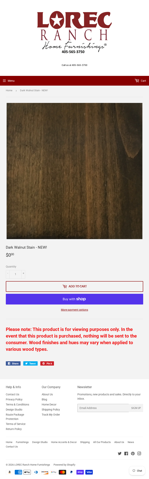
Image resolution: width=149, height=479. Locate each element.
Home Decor (49, 404)
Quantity (11, 266)
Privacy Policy (14, 399)
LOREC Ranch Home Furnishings (32, 464)
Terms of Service (15, 423)
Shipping (85, 442)
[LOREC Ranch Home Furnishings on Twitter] (120, 454)
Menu (11, 80)
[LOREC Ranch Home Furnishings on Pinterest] (133, 454)
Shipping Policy (51, 409)
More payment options (74, 309)
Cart (143, 80)
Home (9, 90)
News (131, 442)
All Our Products (102, 442)
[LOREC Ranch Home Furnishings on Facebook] (126, 454)
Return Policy (14, 429)
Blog (44, 399)
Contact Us (12, 394)
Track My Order (51, 414)
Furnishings (22, 442)
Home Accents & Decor (64, 442)
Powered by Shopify (64, 464)
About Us (47, 394)
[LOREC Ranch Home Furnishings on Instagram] (139, 454)
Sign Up (136, 408)
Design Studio (14, 409)
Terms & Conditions (17, 404)
